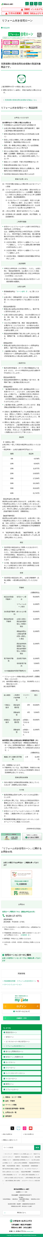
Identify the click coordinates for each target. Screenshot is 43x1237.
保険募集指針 (34, 1166)
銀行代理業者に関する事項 (13, 1180)
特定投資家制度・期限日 (13, 1166)
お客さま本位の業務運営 (20, 1163)
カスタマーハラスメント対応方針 (31, 1180)
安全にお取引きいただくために (10, 1171)
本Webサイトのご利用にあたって (23, 1154)
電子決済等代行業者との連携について (12, 1168)
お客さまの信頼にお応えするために (14, 1177)
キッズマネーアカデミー (31, 1168)
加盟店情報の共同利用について (21, 1160)
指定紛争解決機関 (26, 1171)
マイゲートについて (22, 1011)
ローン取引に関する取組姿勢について (29, 1174)
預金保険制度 (25, 1166)
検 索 (37, 1147)
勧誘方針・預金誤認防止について (24, 1157)
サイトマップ (8, 1154)
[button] (36, 5)
